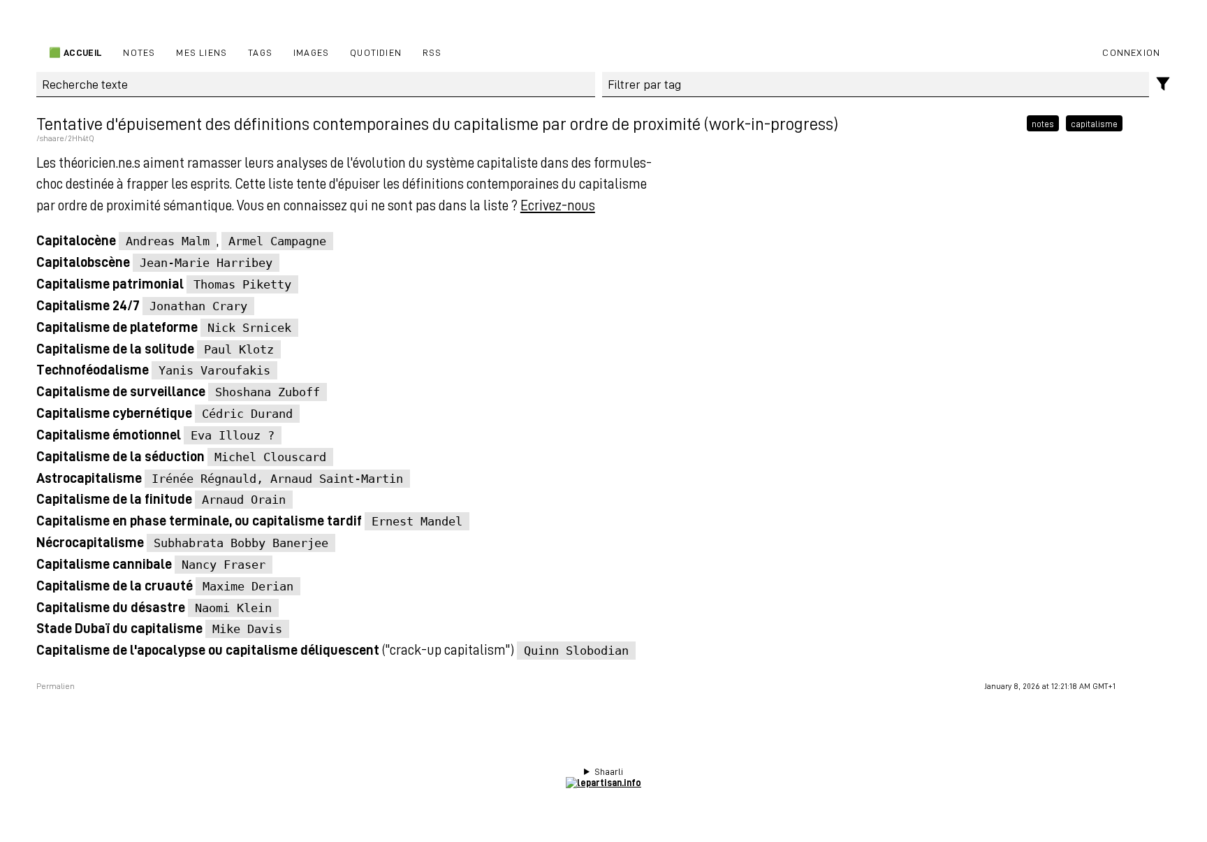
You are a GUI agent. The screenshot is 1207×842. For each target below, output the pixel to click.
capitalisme (1094, 123)
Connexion (1131, 52)
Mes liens (201, 52)
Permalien (55, 686)
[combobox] (876, 84)
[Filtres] (1163, 84)
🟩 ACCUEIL (75, 52)
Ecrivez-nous (557, 205)
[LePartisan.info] (603, 782)
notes (1043, 123)
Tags (260, 52)
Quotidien (376, 52)
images (311, 52)
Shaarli (608, 771)
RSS (432, 52)
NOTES (139, 52)
